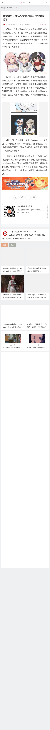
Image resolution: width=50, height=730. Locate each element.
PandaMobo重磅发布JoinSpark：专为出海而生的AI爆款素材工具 (12, 327)
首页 (5, 8)
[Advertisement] (25, 460)
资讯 (10, 8)
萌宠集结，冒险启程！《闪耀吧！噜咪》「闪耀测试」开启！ (37, 327)
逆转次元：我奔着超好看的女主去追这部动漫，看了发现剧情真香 (12, 297)
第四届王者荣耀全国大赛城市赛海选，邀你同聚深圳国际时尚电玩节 (12, 271)
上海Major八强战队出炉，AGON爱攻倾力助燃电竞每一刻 (37, 297)
